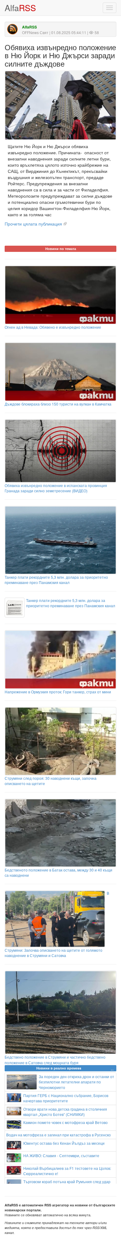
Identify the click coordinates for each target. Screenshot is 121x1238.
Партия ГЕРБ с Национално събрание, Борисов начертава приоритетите (65, 1098)
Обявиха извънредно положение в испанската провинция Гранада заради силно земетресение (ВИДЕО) (56, 488)
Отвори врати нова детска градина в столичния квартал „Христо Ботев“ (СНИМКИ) (65, 1111)
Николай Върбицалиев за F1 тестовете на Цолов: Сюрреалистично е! (67, 1171)
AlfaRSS (29, 27)
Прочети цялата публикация (33, 224)
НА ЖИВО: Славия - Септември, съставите (61, 1155)
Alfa (20, 8)
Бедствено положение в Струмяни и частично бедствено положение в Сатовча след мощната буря (55, 1059)
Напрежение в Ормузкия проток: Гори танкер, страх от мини (58, 691)
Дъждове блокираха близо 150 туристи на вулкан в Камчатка (58, 403)
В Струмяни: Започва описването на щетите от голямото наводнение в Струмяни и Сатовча (57, 924)
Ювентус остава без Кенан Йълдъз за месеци (64, 1143)
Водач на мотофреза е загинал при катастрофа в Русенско (58, 1134)
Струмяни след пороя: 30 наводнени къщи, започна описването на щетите (50, 780)
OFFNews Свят (35, 32)
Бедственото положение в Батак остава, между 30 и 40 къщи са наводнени (58, 872)
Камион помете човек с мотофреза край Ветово (65, 1122)
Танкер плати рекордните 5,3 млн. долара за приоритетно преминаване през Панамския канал (56, 579)
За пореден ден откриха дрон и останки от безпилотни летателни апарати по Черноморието (76, 1082)
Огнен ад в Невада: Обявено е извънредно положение (53, 327)
